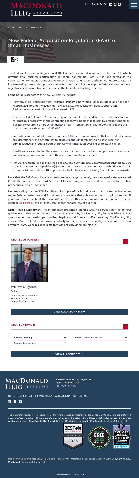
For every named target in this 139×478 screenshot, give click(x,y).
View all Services (68, 354)
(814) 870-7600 (72, 382)
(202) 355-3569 (26, 301)
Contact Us (80, 396)
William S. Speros (24, 287)
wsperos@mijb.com (28, 295)
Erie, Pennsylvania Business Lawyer (26, 458)
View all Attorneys (68, 311)
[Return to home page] (36, 14)
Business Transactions (25, 343)
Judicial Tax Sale (100, 4)
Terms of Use (24, 396)
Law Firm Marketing (62, 474)
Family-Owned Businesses (88, 337)
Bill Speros (25, 202)
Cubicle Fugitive (78, 474)
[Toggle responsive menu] (134, 4)
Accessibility (63, 396)
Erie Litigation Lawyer (57, 458)
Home (11, 396)
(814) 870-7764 (26, 298)
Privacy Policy (44, 396)
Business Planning (23, 337)
